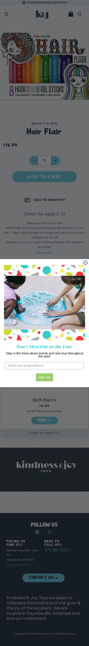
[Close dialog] (85, 263)
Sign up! (44, 377)
